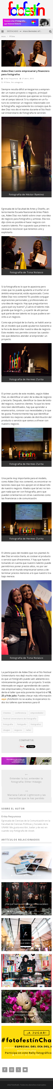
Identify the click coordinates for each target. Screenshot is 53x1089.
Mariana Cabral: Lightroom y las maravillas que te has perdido (26, 796)
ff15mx (7, 82)
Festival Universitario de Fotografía (19, 718)
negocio (18, 730)
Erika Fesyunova (11, 78)
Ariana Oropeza (17, 911)
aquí (3, 699)
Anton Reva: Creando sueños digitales (26, 979)
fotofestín (18, 875)
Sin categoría (17, 82)
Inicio (3, 36)
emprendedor (37, 713)
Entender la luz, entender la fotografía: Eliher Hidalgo (26, 780)
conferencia (20, 713)
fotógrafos (36, 724)
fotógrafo (21, 724)
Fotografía (8, 724)
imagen (6, 730)
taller (28, 730)
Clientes (7, 713)
